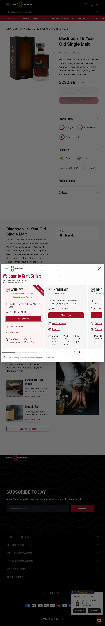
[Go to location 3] (31, 352)
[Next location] (79, 352)
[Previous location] (74, 352)
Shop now (23, 318)
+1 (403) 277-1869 (60, 308)
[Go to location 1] (8, 352)
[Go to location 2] (20, 352)
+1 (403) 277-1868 (17, 312)
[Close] (99, 268)
